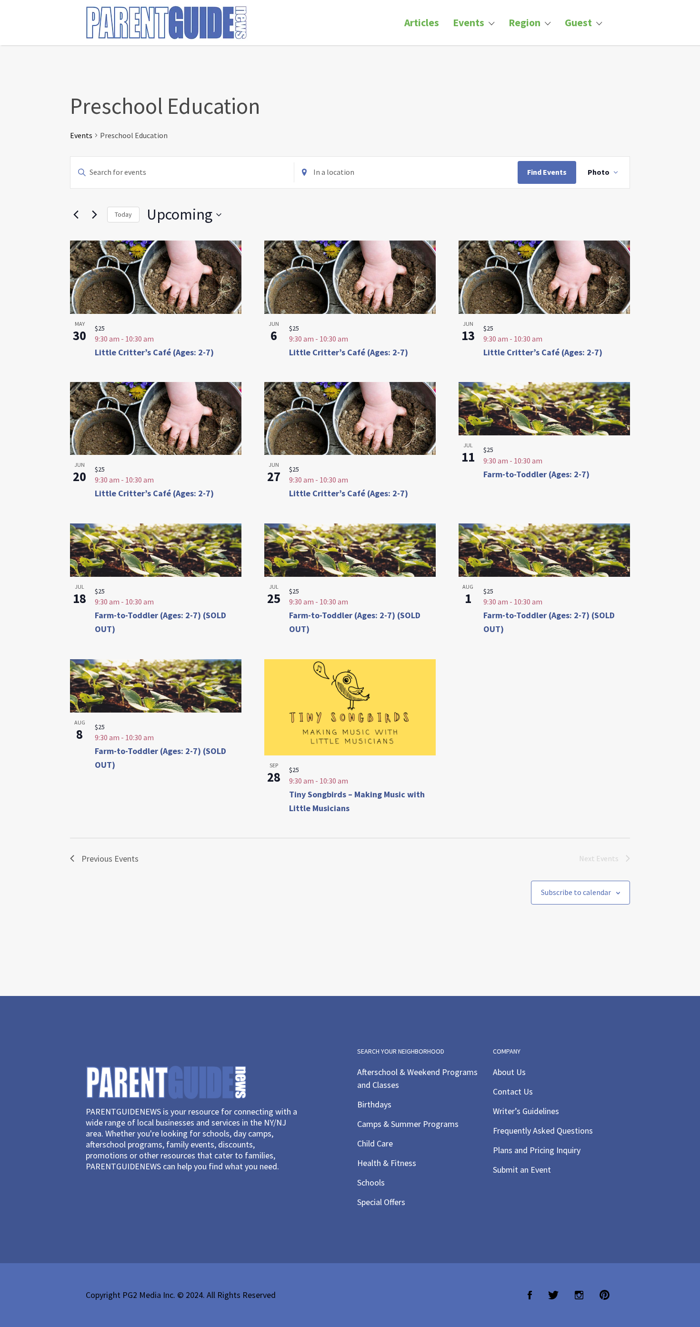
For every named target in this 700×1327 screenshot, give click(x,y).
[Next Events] (94, 215)
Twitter (553, 1295)
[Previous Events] (75, 215)
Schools (371, 1182)
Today (123, 214)
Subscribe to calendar (576, 892)
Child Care (375, 1143)
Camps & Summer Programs (408, 1123)
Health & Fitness (386, 1162)
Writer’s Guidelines (526, 1111)
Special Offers (381, 1201)
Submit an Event (522, 1169)
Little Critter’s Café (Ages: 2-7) (154, 352)
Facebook (530, 1295)
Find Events (547, 172)
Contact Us (513, 1091)
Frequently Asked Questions (543, 1130)
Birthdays (374, 1104)
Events (468, 22)
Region (524, 22)
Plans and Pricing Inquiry (536, 1150)
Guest (578, 22)
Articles (421, 22)
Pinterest (604, 1295)
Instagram (579, 1295)
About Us (509, 1071)
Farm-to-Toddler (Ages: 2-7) (536, 474)
